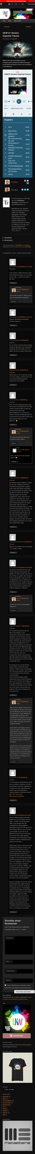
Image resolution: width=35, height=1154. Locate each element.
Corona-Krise (6, 1103)
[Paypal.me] (27, 183)
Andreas (11, 370)
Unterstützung (26, 1045)
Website (8, 980)
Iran (4, 1107)
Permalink (28, 247)
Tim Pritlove (19, 245)
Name (9, 961)
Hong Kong (6, 1105)
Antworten (13, 283)
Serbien (5, 1111)
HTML (13, 230)
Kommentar (10, 937)
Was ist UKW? (17, 21)
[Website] (24, 181)
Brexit (4, 1099)
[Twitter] (27, 190)
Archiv (9, 21)
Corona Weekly (7, 1101)
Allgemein (6, 1096)
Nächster (29, 26)
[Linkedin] (24, 190)
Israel (4, 1109)
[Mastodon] (27, 181)
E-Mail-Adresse (11, 970)
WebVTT (18, 230)
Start (4, 21)
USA (4, 1115)
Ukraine (27, 245)
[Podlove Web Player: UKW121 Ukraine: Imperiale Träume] (17, 124)
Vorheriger (6, 26)
